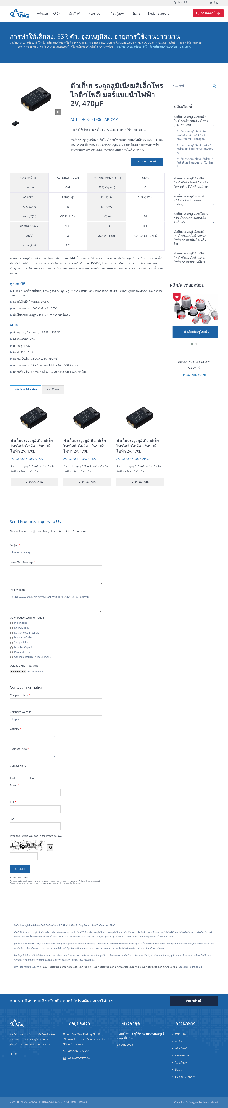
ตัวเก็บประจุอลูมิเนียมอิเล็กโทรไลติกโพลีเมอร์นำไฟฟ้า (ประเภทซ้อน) (77, 47)
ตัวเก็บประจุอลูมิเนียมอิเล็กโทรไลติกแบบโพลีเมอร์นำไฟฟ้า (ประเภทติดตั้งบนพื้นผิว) (190, 238)
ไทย (216, 2)
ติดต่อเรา (175, 967)
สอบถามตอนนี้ (149, 161)
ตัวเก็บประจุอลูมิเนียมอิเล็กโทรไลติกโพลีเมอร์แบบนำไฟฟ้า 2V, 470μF (32, 446)
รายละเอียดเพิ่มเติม (194, 375)
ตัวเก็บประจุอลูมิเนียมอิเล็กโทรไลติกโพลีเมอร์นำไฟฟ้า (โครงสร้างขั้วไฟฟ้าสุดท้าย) (191, 182)
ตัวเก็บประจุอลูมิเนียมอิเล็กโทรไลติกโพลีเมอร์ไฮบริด (113, 967)
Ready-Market (210, 1102)
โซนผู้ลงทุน (118, 14)
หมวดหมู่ (31, 47)
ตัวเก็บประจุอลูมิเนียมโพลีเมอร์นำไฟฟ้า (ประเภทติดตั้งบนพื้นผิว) (191, 218)
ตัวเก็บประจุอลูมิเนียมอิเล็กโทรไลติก (154, 967)
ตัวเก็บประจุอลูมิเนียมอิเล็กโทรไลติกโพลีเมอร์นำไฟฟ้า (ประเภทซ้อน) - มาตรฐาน (192, 135)
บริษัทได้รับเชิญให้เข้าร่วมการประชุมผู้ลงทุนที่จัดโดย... (140, 1036)
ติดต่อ (137, 14)
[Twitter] (16, 1054)
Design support (159, 14)
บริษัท (57, 14)
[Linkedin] (21, 1054)
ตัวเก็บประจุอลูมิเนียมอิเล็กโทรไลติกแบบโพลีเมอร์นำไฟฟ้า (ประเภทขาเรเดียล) (190, 257)
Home (19, 47)
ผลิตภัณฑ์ (74, 14)
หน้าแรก (42, 14)
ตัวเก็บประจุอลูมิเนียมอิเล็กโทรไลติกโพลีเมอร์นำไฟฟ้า (64, 967)
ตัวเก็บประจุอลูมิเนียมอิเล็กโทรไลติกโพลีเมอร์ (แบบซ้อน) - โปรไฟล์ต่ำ (195, 163)
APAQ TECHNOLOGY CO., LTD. (47, 1102)
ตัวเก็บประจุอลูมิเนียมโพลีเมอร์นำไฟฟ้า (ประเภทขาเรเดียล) (191, 200)
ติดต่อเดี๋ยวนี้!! (194, 1001)
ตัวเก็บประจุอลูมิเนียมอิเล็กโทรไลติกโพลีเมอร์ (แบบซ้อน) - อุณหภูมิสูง (154, 47)
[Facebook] (11, 1054)
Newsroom (96, 14)
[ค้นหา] (174, 2)
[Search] (214, 86)
